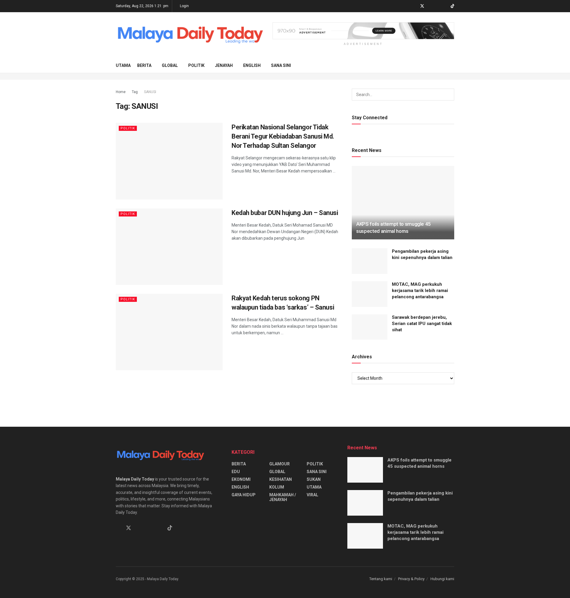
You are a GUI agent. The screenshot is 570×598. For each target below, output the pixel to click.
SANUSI (150, 92)
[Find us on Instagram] (437, 6)
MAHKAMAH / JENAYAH (282, 497)
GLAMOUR (279, 464)
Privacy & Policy (411, 579)
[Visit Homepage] (190, 35)
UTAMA (123, 65)
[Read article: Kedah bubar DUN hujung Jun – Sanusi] (169, 246)
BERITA (144, 65)
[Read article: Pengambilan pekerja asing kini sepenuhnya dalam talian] (369, 261)
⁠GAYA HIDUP (244, 494)
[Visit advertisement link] (363, 30)
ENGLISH (252, 65)
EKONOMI (241, 479)
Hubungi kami (442, 579)
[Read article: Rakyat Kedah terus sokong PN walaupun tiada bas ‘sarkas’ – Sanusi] (169, 332)
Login (184, 6)
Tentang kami (380, 579)
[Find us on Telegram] (430, 6)
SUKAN (314, 479)
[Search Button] (452, 65)
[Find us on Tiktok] (169, 528)
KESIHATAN (280, 479)
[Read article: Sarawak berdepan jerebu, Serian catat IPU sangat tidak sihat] (369, 327)
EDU (236, 471)
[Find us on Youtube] (444, 6)
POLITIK (196, 65)
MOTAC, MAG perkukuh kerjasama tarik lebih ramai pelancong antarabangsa (420, 290)
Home (121, 92)
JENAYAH (224, 65)
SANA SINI (281, 65)
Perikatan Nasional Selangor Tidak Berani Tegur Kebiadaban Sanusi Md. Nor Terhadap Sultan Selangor (283, 136)
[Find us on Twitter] (422, 6)
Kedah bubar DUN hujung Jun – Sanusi (285, 212)
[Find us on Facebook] (414, 6)
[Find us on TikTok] (452, 6)
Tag (135, 92)
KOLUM (276, 487)
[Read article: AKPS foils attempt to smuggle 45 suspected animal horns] (403, 202)
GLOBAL (170, 65)
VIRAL (312, 494)
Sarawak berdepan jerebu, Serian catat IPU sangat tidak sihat (422, 323)
